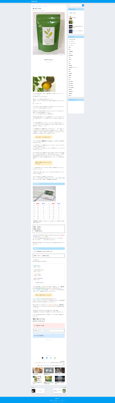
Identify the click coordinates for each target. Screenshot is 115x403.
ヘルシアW (47, 362)
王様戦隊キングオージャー (73, 67)
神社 (69, 71)
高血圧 (64, 365)
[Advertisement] (49, 69)
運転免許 (70, 89)
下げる (50, 365)
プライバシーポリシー (62, 400)
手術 (69, 57)
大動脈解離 (52, 362)
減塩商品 (70, 65)
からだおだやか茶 (37, 362)
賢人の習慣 (71, 85)
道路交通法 (71, 91)
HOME (58, 398)
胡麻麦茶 (60, 362)
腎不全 (70, 77)
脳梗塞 (70, 75)
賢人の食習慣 (71, 87)
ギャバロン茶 (43, 362)
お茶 (41, 365)
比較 (69, 63)
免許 (69, 49)
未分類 (70, 59)
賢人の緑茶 (71, 83)
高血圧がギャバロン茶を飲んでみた (43, 330)
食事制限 (70, 93)
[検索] (83, 5)
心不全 (70, 53)
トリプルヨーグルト (72, 43)
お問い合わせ (56, 400)
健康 (69, 47)
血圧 (63, 362)
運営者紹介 (51, 400)
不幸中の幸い (34, 1)
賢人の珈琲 (71, 81)
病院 (69, 69)
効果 (53, 365)
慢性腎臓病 (56, 362)
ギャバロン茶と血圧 (39, 335)
